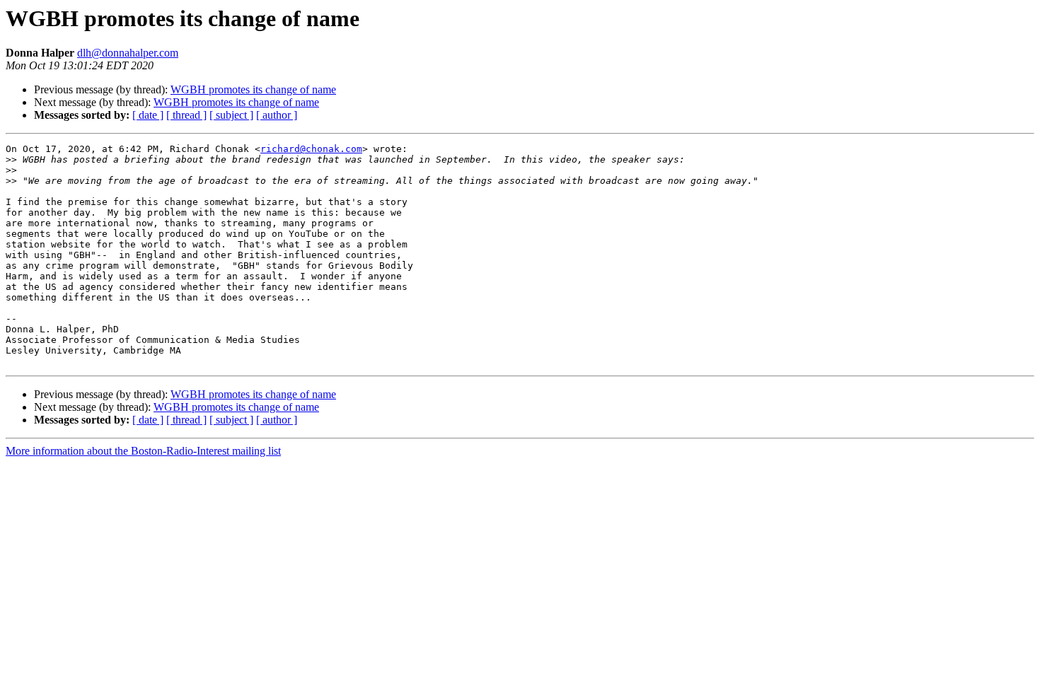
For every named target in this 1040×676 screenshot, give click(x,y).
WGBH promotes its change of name (253, 89)
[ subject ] (231, 115)
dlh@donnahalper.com (127, 53)
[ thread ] (186, 115)
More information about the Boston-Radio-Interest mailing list (143, 451)
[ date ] (147, 115)
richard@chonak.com (311, 149)
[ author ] (276, 115)
